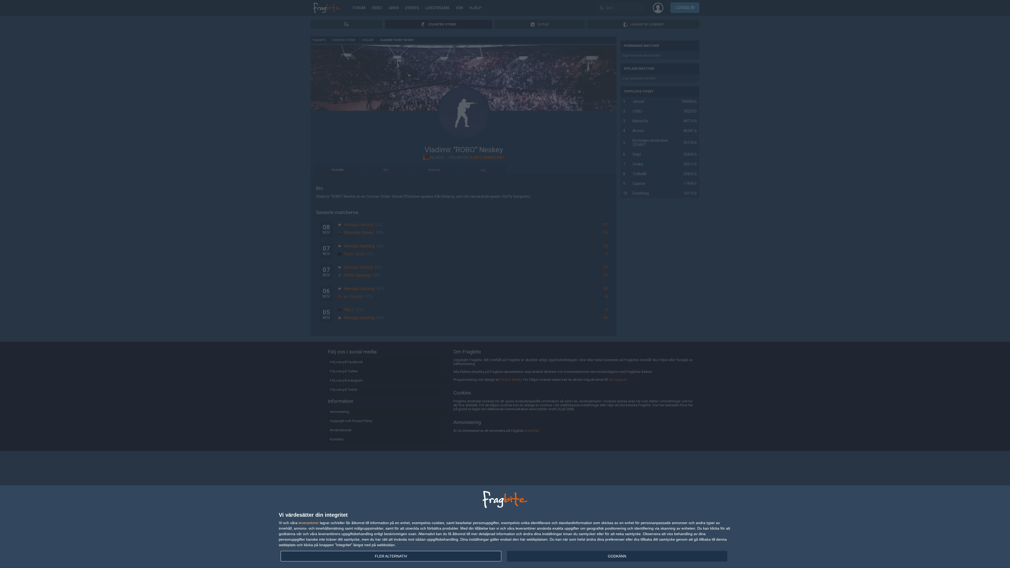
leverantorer (309, 523)
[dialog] (505, 527)
